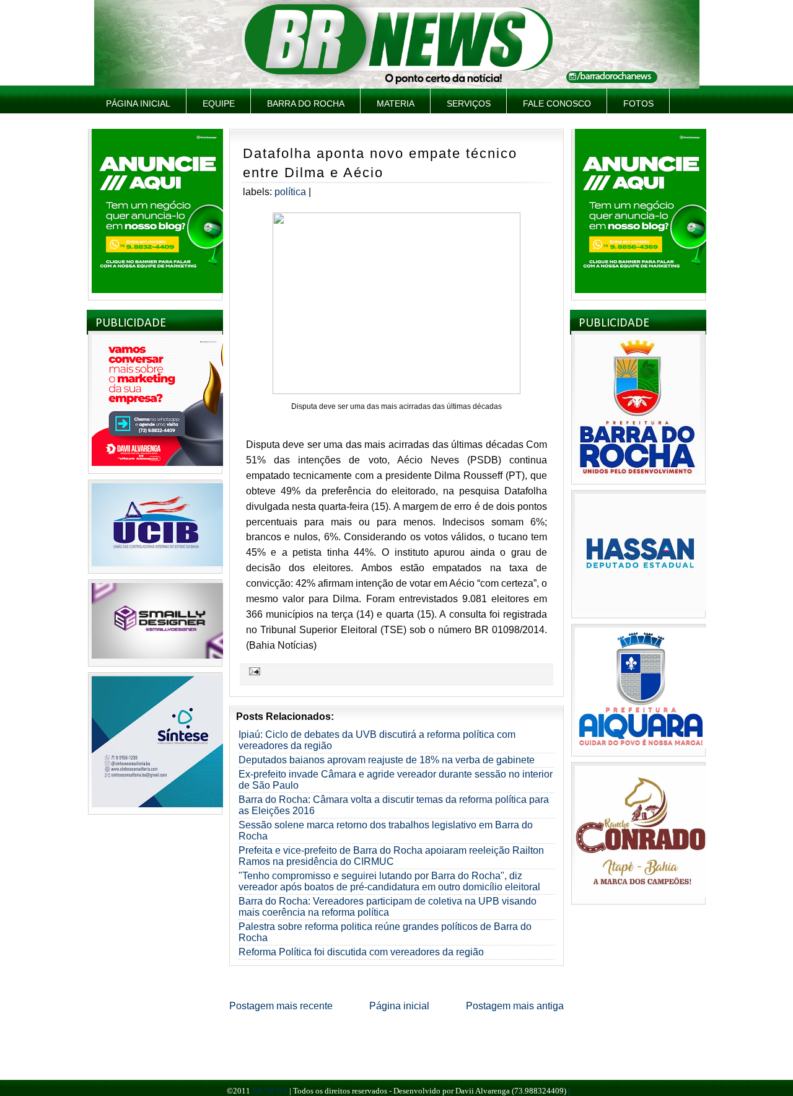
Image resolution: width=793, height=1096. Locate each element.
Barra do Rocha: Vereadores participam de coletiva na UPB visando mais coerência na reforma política (388, 907)
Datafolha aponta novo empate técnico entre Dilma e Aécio (380, 163)
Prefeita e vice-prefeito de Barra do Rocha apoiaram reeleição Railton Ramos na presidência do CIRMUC (391, 856)
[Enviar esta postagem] (252, 670)
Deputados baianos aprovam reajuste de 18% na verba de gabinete (387, 760)
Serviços (469, 103)
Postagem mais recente (281, 1006)
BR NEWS (269, 1090)
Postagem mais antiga (515, 1006)
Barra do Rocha (305, 103)
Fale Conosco (557, 103)
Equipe (219, 103)
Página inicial (138, 103)
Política (290, 191)
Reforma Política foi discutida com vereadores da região (361, 952)
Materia (395, 103)
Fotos (638, 103)
